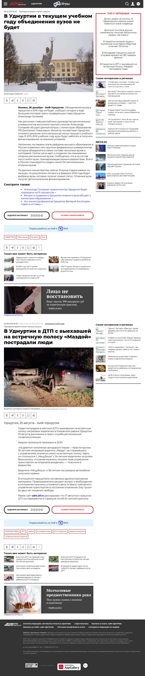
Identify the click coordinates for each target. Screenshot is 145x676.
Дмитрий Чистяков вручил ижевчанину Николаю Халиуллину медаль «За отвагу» (118, 32)
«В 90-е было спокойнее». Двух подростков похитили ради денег (123, 376)
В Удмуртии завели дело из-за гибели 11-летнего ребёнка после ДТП (75, 568)
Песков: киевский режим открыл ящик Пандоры (121, 147)
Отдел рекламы (81, 624)
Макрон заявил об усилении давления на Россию (119, 184)
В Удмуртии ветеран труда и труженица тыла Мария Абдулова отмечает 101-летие (118, 44)
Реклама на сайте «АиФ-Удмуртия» (38, 627)
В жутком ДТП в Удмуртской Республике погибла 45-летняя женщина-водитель (75, 559)
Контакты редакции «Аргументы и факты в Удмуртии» (47, 624)
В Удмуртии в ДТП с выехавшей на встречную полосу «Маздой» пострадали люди (118, 66)
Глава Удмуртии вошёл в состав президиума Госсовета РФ (30, 277)
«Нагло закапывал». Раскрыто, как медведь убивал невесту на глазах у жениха (124, 349)
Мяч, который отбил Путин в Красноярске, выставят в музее (120, 175)
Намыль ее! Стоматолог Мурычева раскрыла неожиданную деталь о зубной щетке (123, 131)
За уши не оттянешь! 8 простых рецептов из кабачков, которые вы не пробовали (124, 368)
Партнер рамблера (47, 665)
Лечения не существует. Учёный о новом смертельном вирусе (122, 357)
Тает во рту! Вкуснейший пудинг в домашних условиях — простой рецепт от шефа (123, 103)
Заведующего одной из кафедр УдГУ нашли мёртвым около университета (30, 259)
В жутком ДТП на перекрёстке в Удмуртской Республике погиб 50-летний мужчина (30, 559)
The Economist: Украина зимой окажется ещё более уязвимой (120, 156)
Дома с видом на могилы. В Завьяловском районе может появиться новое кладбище (118, 21)
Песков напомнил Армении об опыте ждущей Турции (123, 165)
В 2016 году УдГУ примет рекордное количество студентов (31, 268)
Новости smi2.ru (13, 315)
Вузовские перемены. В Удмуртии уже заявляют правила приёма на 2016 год (76, 259)
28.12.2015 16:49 (10, 11)
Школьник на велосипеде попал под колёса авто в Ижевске (30, 567)
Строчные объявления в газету (71, 627)
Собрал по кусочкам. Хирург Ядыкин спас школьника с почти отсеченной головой (124, 340)
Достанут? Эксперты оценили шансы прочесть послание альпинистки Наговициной (124, 93)
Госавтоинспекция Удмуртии (54, 409)
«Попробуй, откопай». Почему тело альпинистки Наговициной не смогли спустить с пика (123, 84)
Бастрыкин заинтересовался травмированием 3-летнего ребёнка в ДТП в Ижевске (29, 577)
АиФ (26, 94)
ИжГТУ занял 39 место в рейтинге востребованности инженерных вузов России (75, 269)
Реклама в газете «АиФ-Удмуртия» (107, 624)
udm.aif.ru (38, 495)
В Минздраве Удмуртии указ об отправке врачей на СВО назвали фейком (118, 55)
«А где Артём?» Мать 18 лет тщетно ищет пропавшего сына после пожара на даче (123, 121)
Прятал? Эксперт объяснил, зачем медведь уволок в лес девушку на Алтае (123, 330)
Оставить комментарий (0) (72, 215)
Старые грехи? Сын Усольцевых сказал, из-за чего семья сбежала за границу (124, 112)
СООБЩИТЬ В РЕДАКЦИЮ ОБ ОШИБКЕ (104, 627)
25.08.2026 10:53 (11, 324)
